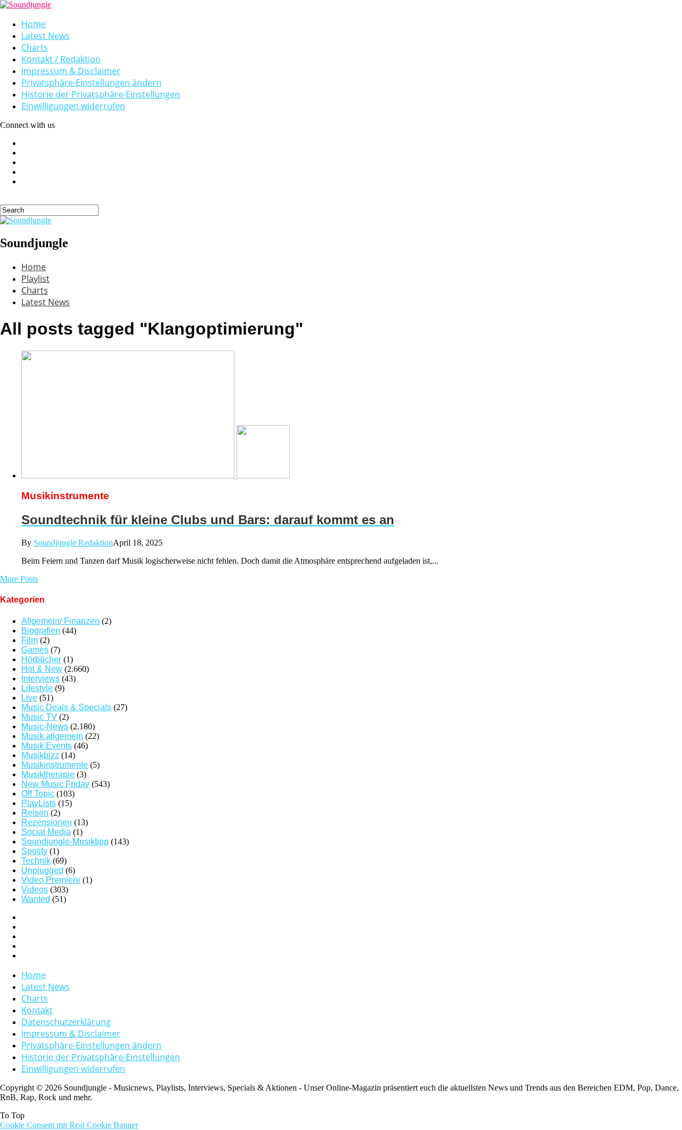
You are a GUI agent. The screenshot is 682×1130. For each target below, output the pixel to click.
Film (29, 640)
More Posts (19, 578)
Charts (34, 47)
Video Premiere (50, 879)
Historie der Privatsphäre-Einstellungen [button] (100, 94)
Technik (36, 860)
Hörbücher (41, 659)
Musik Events (46, 745)
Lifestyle (37, 688)
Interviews (40, 678)
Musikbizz (40, 755)
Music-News (44, 726)
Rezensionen (46, 822)
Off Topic (37, 793)
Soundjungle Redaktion (73, 542)
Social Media (46, 831)
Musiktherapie (48, 774)
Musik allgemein (52, 736)
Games (34, 649)
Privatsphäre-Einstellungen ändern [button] (91, 82)
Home (33, 24)
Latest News (45, 36)
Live (29, 697)
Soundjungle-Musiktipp (65, 841)
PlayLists (38, 803)
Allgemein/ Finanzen (60, 620)
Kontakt (37, 1010)
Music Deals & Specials (66, 707)
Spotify (34, 851)
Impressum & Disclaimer (70, 71)
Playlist (35, 278)
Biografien (40, 630)
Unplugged (42, 870)
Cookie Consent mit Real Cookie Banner (69, 1124)
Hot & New (41, 668)
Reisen (34, 812)
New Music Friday (55, 783)
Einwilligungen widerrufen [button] (73, 106)
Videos (34, 889)
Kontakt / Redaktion (61, 59)
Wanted (35, 899)
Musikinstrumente (54, 764)
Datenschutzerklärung (66, 1022)
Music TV (39, 716)
